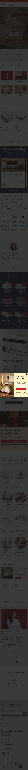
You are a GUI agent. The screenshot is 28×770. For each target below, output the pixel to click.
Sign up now (21, 388)
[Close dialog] (27, 374)
